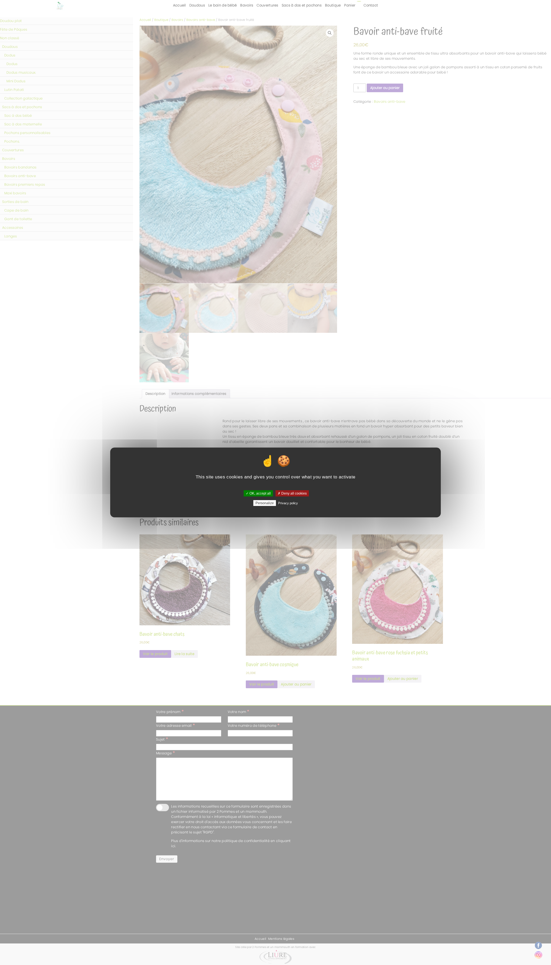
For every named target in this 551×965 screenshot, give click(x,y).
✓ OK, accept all (258, 493)
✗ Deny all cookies (292, 493)
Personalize (264, 503)
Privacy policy (288, 503)
